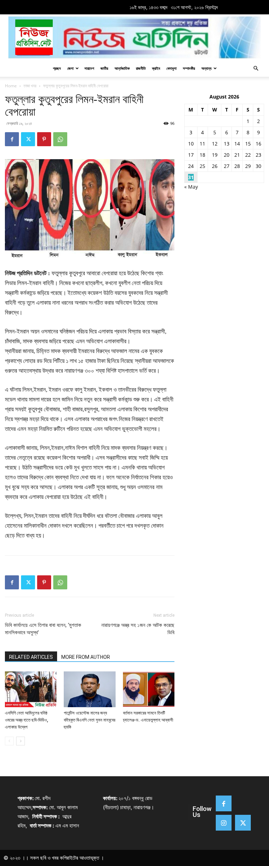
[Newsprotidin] (134, 37)
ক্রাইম (156, 68)
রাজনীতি (141, 68)
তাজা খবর (29, 86)
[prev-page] (9, 741)
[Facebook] (12, 139)
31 (191, 177)
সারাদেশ (89, 68)
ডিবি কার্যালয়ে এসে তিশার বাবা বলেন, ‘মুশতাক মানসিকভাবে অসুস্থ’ (43, 629)
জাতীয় (104, 68)
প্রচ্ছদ (57, 68)
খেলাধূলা (171, 68)
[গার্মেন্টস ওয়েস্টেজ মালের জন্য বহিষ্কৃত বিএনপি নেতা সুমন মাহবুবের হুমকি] (89, 689)
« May (191, 186)
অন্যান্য (206, 68)
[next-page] (20, 741)
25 (202, 166)
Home (11, 86)
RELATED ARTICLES (31, 657)
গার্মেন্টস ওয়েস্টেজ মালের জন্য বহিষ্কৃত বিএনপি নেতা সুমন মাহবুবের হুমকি (89, 720)
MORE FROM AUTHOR (85, 657)
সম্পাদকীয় (189, 68)
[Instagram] (224, 823)
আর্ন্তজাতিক (122, 68)
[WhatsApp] (60, 139)
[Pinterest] (44, 139)
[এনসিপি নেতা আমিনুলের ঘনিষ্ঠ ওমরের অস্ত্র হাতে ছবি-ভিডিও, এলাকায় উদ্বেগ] (30, 689)
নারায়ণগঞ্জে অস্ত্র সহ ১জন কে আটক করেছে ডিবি (137, 629)
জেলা (70, 68)
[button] (255, 68)
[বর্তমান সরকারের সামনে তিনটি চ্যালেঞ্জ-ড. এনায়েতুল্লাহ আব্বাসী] (148, 689)
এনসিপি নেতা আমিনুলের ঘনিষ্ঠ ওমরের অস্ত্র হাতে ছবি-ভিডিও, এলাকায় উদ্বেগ (26, 720)
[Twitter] (28, 139)
